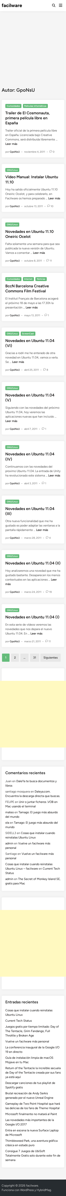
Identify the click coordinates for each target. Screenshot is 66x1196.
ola (7, 822)
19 (50, 592)
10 (52, 206)
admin (9, 843)
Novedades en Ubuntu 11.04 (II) (32, 563)
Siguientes (50, 657)
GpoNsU (15, 151)
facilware (12, 5)
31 (34, 657)
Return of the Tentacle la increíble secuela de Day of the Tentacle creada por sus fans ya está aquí (33, 1072)
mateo (9, 812)
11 (51, 260)
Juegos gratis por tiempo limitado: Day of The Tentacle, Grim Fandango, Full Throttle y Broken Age (32, 1031)
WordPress (27, 1190)
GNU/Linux (12, 170)
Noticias (41, 279)
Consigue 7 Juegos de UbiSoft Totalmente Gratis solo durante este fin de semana (32, 1155)
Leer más (11, 144)
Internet (28, 279)
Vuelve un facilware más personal (27, 1041)
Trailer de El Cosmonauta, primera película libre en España (27, 118)
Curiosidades (13, 106)
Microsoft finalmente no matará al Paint (31, 1114)
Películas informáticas (35, 106)
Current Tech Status (18, 1020)
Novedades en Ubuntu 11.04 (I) (32, 617)
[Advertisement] (33, 46)
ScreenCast (28, 333)
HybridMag (44, 1190)
